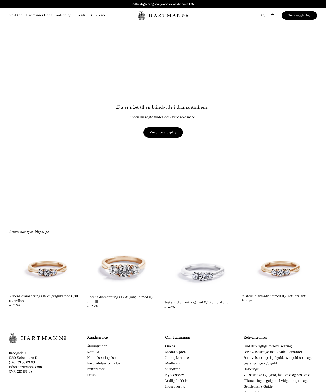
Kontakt (93, 352)
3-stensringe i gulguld (260, 363)
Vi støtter (172, 369)
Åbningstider (97, 346)
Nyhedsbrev (174, 375)
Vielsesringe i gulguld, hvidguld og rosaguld (277, 375)
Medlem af (173, 363)
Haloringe (251, 369)
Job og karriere (177, 357)
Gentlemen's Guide (258, 386)
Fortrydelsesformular (103, 363)
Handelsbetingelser (102, 357)
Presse (92, 375)
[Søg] (263, 15)
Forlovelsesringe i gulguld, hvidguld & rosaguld (280, 357)
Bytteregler (96, 369)
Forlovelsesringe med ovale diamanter (273, 352)
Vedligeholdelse (177, 380)
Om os (170, 346)
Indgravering (175, 386)
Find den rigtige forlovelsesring (268, 346)
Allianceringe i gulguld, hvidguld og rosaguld (278, 380)
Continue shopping (163, 132)
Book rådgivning (299, 15)
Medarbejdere (176, 352)
